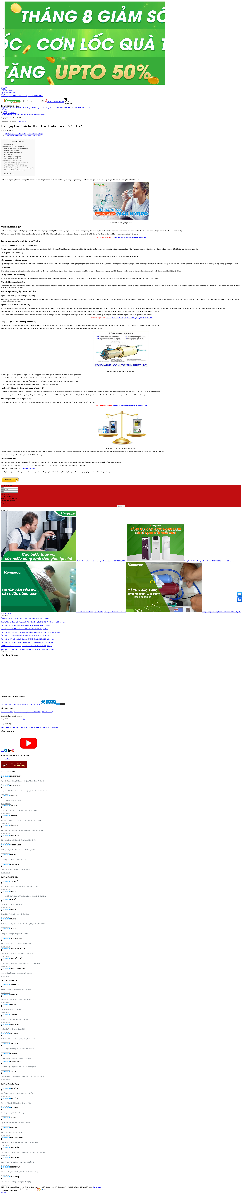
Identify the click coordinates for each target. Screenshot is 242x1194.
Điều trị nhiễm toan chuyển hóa (12, 158)
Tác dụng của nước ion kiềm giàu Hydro (13, 146)
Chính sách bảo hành (7, 91)
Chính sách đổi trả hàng (34, 712)
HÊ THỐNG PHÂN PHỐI (59, 108)
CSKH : (22, 727)
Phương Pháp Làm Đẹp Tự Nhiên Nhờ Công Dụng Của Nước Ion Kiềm (130, 318)
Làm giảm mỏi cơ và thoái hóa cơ (13, 152)
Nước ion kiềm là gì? (7, 144)
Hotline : (8, 727)
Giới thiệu (4, 87)
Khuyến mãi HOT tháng (8, 108)
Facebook (7, 759)
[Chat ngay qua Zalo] (239, 599)
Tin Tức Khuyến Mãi (39, 114)
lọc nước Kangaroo (29, 468)
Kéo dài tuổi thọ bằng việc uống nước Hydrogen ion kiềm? (130, 237)
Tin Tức (3, 89)
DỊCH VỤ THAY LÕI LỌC (41, 108)
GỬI (24, 719)
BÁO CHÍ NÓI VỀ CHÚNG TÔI (79, 108)
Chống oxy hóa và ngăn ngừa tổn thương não (16, 148)
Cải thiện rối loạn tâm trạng (11, 150)
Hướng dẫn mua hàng (51, 727)
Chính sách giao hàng (20, 712)
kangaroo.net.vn (98, 1187)
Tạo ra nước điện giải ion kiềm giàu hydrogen (16, 162)
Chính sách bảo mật (47, 712)
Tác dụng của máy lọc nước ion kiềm (12, 160)
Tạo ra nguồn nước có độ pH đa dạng (14, 164)
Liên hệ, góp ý (16, 704)
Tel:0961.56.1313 (6, 804)
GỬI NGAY (22, 121)
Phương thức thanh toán (8, 92)
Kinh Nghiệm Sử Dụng (26, 114)
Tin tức (38, 704)
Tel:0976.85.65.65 (5, 784)
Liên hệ (3, 94)
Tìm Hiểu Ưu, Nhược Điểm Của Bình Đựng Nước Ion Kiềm (129, 405)
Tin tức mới (4, 114)
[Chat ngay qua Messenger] (239, 594)
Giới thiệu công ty (6, 704)
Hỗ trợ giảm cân (8, 154)
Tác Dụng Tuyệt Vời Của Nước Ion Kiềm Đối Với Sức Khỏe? (23, 135)
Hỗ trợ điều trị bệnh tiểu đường (12, 156)
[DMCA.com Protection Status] (61, 704)
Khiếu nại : (37, 727)
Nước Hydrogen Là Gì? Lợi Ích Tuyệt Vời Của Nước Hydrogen (24, 134)
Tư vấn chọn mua (13, 114)
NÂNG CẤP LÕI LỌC (24, 108)
